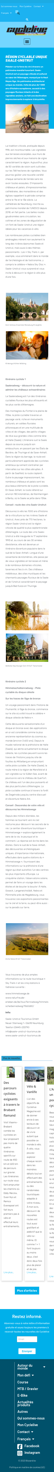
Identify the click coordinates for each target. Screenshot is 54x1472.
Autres (22, 1411)
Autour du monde (24, 1366)
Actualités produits (25, 1403)
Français (5, 13)
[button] (17, 13)
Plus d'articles (27, 1290)
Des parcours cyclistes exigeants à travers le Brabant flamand (12, 1099)
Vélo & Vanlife (32, 1089)
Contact (37, 6)
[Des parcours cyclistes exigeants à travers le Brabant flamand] (11, 1072)
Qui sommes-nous (9, 6)
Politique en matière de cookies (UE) (27, 1467)
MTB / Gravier (27, 1389)
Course (22, 1382)
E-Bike (22, 1395)
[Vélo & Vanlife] (34, 1074)
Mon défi (23, 1375)
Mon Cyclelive (25, 6)
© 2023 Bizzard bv (27, 1460)
